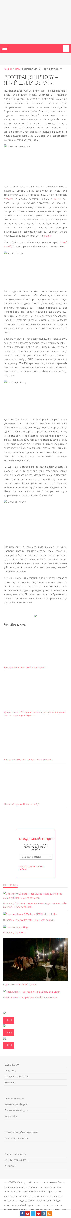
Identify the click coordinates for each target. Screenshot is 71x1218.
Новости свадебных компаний (21, 1132)
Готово (8, 198)
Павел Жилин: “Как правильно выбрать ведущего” (30, 997)
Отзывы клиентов (14, 1098)
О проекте (10, 1070)
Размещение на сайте (17, 1076)
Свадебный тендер (15, 1154)
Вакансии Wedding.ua (16, 1110)
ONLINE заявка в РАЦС (17, 1159)
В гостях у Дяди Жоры (15, 932)
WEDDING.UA (12, 1064)
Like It (8, 1020)
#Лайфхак (10, 1165)
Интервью (10, 885)
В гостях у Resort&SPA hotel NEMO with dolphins (29, 919)
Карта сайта (11, 1116)
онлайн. (47, 235)
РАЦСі (57, 198)
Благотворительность (17, 1138)
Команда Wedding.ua (16, 1104)
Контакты (10, 1082)
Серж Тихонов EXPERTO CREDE (20, 984)
